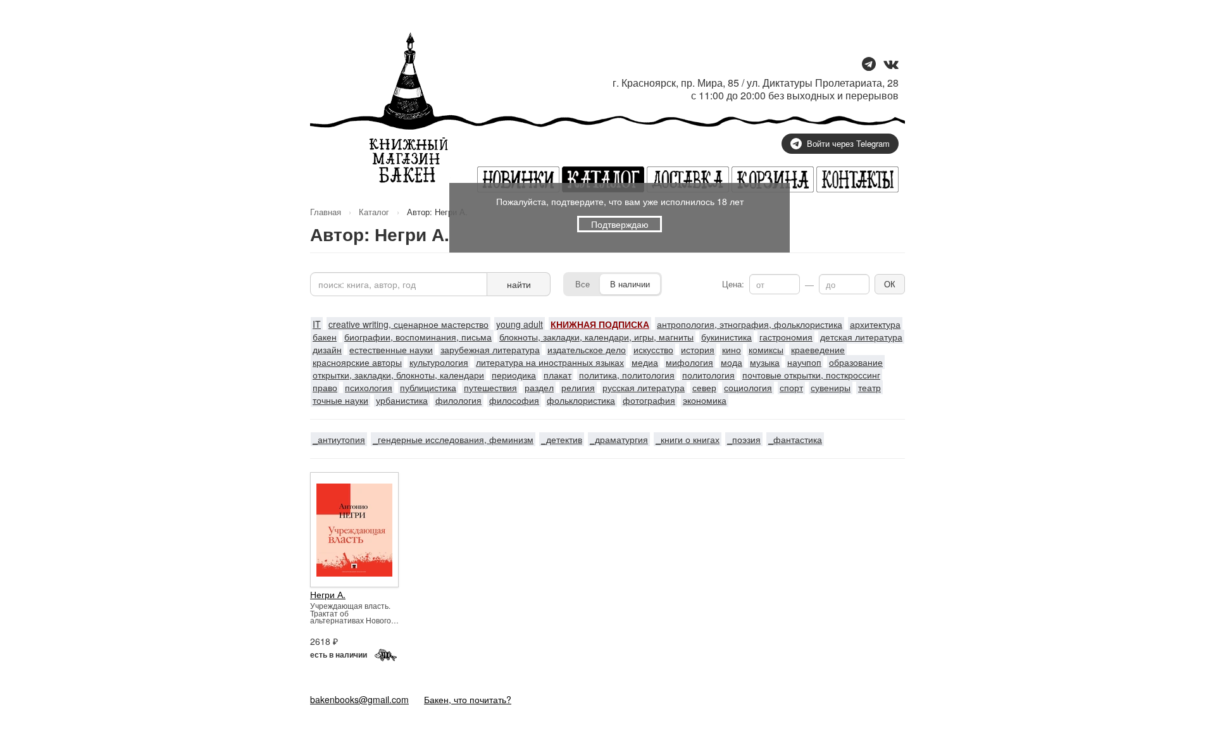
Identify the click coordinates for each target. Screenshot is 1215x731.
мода (731, 362)
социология (748, 387)
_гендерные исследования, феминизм (453, 439)
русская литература (643, 387)
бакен (325, 336)
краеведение (818, 349)
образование (856, 362)
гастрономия (786, 336)
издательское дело (586, 349)
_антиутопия (339, 439)
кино (731, 349)
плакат (557, 374)
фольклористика (581, 400)
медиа (645, 362)
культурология (438, 362)
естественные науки (391, 349)
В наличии (630, 284)
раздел (539, 387)
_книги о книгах (688, 439)
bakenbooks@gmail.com (359, 699)
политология (708, 374)
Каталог (374, 212)
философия (514, 400)
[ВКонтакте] (891, 65)
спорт (791, 387)
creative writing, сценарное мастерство (408, 324)
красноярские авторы (357, 362)
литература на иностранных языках (550, 362)
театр (869, 387)
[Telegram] (869, 65)
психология (368, 387)
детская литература (861, 336)
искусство (653, 349)
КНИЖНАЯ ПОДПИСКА (600, 324)
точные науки (340, 400)
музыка (765, 362)
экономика (704, 400)
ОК (889, 284)
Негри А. (328, 594)
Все (582, 284)
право (325, 387)
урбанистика (402, 400)
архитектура (875, 324)
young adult (519, 324)
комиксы (766, 349)
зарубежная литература (490, 349)
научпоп (804, 362)
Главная (325, 212)
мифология (689, 362)
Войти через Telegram (848, 143)
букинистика (726, 336)
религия (578, 387)
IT (317, 324)
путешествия (490, 387)
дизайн (327, 349)
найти (519, 284)
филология (458, 400)
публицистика (428, 387)
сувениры (830, 387)
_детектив (561, 439)
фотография (649, 400)
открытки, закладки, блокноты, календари (398, 374)
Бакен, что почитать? (467, 699)
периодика (514, 374)
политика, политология (627, 374)
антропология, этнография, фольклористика (749, 324)
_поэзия (744, 439)
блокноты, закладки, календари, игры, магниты (596, 336)
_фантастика (795, 439)
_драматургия (619, 439)
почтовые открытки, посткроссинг (811, 374)
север (704, 387)
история (697, 349)
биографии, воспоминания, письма (418, 336)
